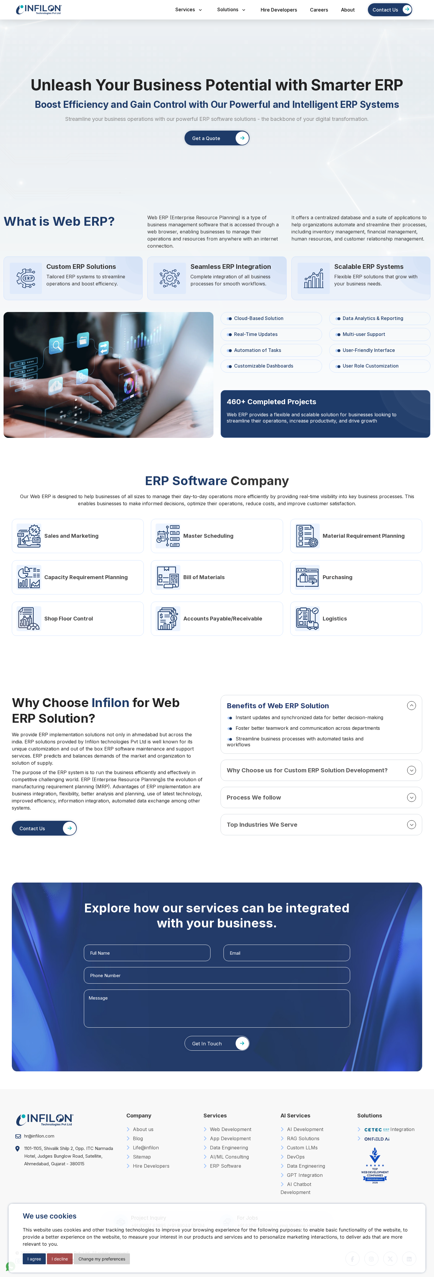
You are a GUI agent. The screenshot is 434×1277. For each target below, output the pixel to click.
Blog (137, 1138)
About (348, 10)
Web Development (229, 1129)
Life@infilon (145, 1148)
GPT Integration (304, 1175)
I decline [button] (60, 1258)
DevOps (295, 1157)
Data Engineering (228, 1148)
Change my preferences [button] (102, 1258)
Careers (319, 10)
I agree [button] (34, 1258)
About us (142, 1129)
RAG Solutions (302, 1138)
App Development (229, 1138)
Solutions (227, 9)
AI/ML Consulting (228, 1157)
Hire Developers (279, 10)
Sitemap (141, 1157)
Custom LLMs (301, 1148)
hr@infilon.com (39, 1136)
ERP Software (224, 1166)
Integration (402, 1129)
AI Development (304, 1129)
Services (185, 9)
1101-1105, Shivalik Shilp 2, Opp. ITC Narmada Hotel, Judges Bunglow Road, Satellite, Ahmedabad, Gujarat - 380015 (68, 1156)
